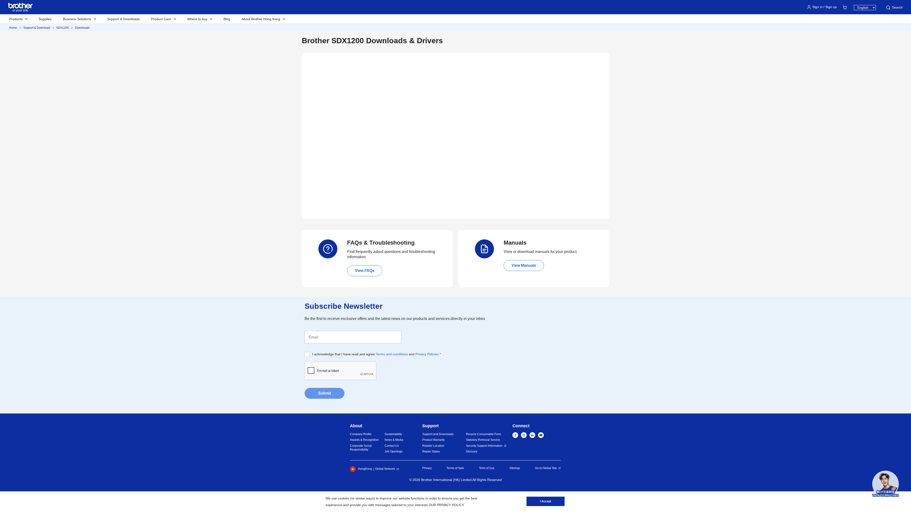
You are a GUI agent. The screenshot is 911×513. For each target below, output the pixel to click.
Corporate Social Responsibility (361, 447)
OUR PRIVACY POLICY (446, 505)
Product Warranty (433, 440)
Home (13, 27)
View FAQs (364, 271)
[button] (885, 484)
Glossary (471, 451)
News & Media (394, 440)
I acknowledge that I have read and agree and (376, 354)
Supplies (45, 19)
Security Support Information (484, 445)
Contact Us (392, 445)
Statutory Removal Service (483, 440)
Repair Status (431, 451)
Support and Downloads (438, 434)
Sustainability (393, 434)
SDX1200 (62, 27)
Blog (226, 19)
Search (897, 7)
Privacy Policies (427, 354)
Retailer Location (433, 445)
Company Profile (361, 434)
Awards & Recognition (364, 440)
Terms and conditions (392, 354)
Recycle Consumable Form (483, 434)
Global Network (385, 468)
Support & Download (36, 27)
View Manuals (523, 265)
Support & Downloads (123, 19)
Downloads (82, 27)
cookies (343, 498)
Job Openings (394, 451)
